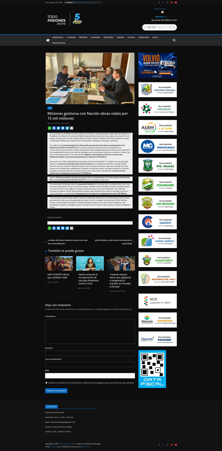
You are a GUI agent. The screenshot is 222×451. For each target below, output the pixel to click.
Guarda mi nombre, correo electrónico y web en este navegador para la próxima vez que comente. (91, 383)
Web (47, 370)
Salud (155, 37)
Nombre (49, 348)
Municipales (57, 37)
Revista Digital (58, 43)
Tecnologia (144, 37)
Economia (95, 37)
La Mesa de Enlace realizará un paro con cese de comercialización (68, 242)
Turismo (120, 37)
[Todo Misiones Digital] (48, 40)
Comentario (51, 316)
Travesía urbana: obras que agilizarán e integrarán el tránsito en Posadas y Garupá (120, 280)
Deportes (83, 37)
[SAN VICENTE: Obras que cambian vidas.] (59, 258)
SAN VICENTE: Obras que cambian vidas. (58, 276)
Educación (108, 37)
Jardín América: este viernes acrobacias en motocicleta (113, 242)
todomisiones (65, 123)
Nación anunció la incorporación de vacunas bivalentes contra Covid (89, 279)
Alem (49, 108)
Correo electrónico (54, 359)
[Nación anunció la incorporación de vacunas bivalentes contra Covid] (90, 258)
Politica (131, 37)
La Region (71, 37)
